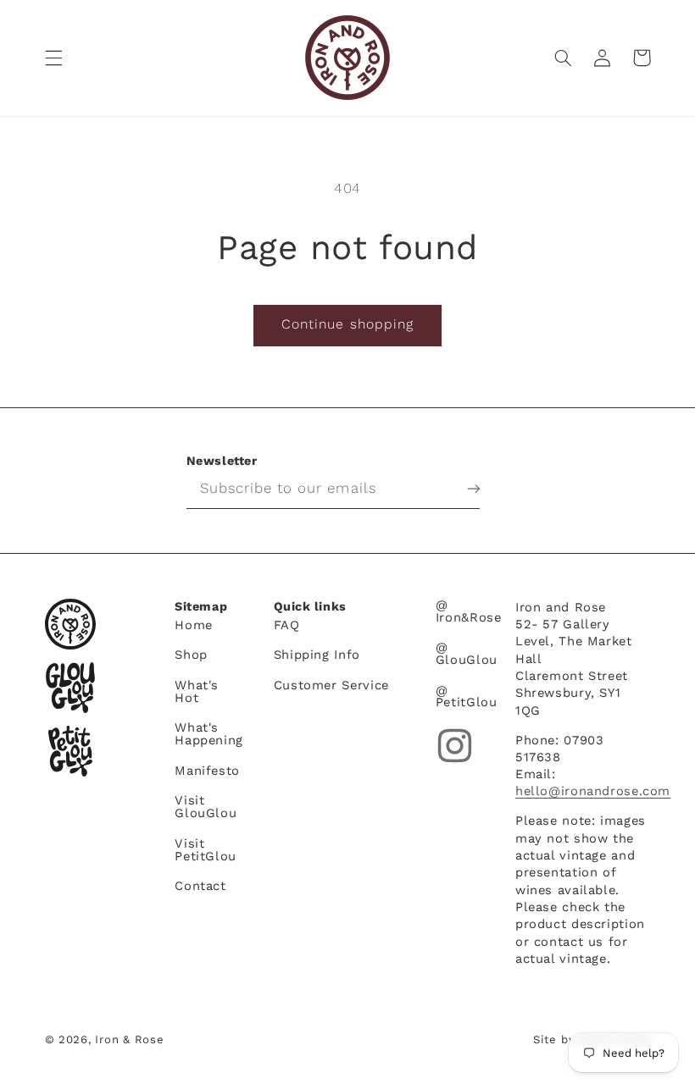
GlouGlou (70, 687)
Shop (191, 654)
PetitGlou (70, 751)
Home (194, 626)
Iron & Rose (70, 624)
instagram (455, 746)
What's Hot (197, 691)
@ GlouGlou (467, 653)
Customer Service (331, 685)
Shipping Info (317, 654)
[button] (53, 57)
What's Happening (209, 734)
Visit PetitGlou (205, 850)
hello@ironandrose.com (592, 791)
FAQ (287, 626)
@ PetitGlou (467, 696)
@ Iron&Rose (469, 612)
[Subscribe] (460, 488)
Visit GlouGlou (205, 807)
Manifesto (207, 770)
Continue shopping (347, 324)
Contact (200, 885)
